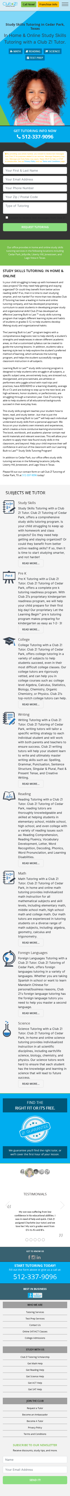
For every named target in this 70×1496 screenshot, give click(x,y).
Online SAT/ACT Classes (35, 1331)
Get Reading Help (35, 1369)
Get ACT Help (35, 1382)
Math (17, 51)
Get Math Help (35, 1363)
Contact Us (35, 1324)
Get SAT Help (35, 1389)
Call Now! (29, 4)
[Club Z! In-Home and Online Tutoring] (10, 4)
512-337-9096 (37, 136)
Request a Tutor (35, 1408)
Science (54, 51)
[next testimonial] (62, 1205)
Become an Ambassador (35, 1414)
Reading (34, 51)
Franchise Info (48, 4)
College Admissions (35, 1337)
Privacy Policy (29, 161)
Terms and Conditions (51, 161)
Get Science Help (35, 1376)
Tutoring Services (35, 1312)
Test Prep (36, 57)
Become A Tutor (35, 1421)
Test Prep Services (35, 1318)
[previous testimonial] (8, 1205)
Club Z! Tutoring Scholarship (35, 1356)
